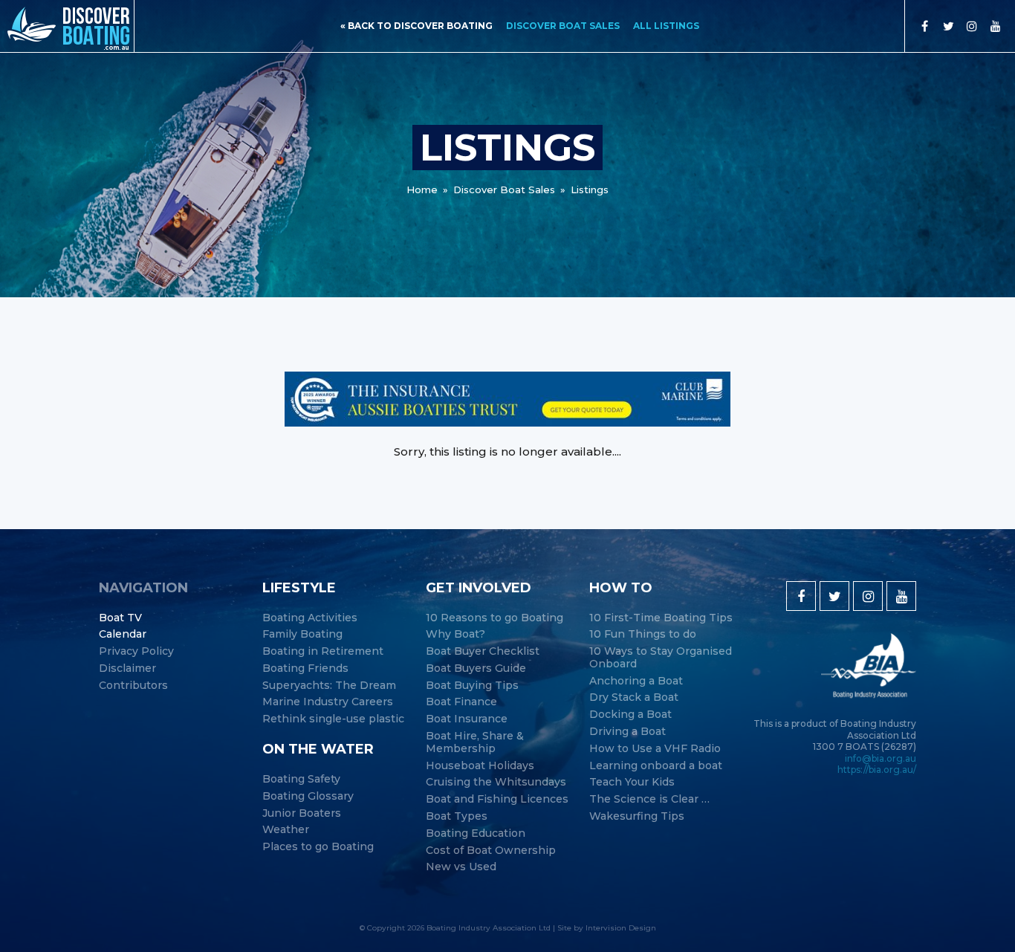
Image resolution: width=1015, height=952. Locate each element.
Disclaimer (127, 668)
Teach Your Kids (632, 782)
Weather (285, 829)
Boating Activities (309, 618)
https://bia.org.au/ (876, 769)
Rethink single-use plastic (333, 719)
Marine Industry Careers (327, 702)
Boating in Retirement (322, 651)
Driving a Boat (627, 731)
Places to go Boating (318, 847)
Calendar (122, 634)
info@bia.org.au (880, 758)
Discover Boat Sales (563, 25)
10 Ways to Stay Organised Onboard (660, 657)
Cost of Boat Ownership (491, 850)
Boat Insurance (466, 719)
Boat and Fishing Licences (497, 799)
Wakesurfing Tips (636, 816)
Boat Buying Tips (472, 685)
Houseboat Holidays (480, 766)
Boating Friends (305, 668)
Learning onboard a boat (655, 766)
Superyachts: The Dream (329, 685)
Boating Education (475, 833)
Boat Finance (461, 702)
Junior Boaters (301, 813)
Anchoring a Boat (636, 681)
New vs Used (461, 867)
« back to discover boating (416, 25)
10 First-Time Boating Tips (661, 618)
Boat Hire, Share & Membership (475, 742)
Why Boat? (455, 634)
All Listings (666, 25)
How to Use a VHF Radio (655, 748)
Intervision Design (621, 928)
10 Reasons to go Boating (494, 618)
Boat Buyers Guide (476, 668)
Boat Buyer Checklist (482, 651)
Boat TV (120, 618)
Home (422, 189)
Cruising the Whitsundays (496, 782)
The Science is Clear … (649, 799)
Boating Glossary (308, 796)
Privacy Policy (136, 651)
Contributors (133, 685)
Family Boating (302, 634)
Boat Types (456, 816)
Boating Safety (301, 779)
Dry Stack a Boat (633, 697)
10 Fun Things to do (642, 634)
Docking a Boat (630, 714)
